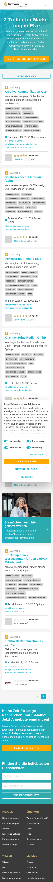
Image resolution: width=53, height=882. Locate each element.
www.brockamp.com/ (35, 572)
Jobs (28, 787)
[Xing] (23, 860)
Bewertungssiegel (10, 772)
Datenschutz (34, 868)
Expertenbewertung (35, 832)
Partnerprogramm (10, 793)
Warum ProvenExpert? (36, 772)
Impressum (33, 870)
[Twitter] (8, 860)
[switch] (28, 441)
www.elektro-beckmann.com (18, 630)
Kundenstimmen (33, 793)
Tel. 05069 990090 (13, 133)
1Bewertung (19, 151)
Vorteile (5, 782)
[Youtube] (37, 860)
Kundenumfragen (10, 777)
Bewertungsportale (11, 826)
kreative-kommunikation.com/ (18, 139)
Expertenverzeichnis (35, 837)
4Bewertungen (20, 378)
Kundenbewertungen (11, 832)
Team (28, 782)
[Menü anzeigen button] (45, 4)
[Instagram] (44, 860)
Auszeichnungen (9, 798)
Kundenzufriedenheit (11, 837)
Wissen (5, 816)
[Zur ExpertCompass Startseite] (19, 5)
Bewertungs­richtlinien (12, 842)
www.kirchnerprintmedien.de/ (18, 366)
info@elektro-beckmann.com (18, 627)
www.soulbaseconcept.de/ (16, 214)
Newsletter (31, 821)
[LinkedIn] (30, 860)
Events (5, 847)
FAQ (4, 821)
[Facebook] (16, 860)
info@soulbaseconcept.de (16, 211)
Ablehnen (26, 477)
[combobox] (26, 730)
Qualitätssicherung (19, 870)
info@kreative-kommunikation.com (21, 136)
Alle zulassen (26, 461)
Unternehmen (32, 777)
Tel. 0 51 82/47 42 (13, 624)
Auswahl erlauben (26, 469)
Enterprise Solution (10, 787)
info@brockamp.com (14, 572)
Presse (29, 816)
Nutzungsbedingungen (18, 868)
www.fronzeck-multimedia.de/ (18, 288)
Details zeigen (38, 454)
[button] (21, 147)
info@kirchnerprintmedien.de (18, 363)
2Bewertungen (20, 225)
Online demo (32, 826)
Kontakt (30, 798)
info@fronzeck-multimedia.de (18, 285)
